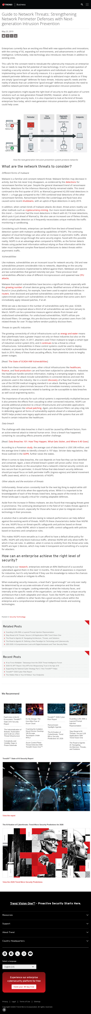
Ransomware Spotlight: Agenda (54, 726)
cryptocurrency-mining (36, 210)
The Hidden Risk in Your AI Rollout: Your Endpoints (24, 675)
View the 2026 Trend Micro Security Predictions (22, 881)
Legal (14, 1001)
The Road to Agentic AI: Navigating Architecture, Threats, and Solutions (31, 638)
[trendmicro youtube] (30, 953)
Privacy (5, 1001)
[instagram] (24, 953)
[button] (19, 966)
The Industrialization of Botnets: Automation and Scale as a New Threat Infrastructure (12, 733)
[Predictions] (46, 852)
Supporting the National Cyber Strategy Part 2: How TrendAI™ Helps (30, 669)
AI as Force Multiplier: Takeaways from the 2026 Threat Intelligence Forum (33, 663)
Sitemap (37, 1001)
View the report (9, 815)
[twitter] (11, 36)
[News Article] (3, 36)
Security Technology (17, 617)
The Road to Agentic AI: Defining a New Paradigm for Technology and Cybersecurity (36, 641)
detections (71, 182)
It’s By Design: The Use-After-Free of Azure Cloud (33, 721)
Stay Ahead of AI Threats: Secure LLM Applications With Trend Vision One (32, 635)
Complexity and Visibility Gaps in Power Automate (10, 743)
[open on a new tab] (17, 953)
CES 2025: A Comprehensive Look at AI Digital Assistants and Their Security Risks (35, 644)
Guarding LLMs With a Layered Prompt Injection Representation (29, 632)
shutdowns (28, 201)
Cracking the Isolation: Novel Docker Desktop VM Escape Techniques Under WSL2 (34, 733)
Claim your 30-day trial (23, 986)
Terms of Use (25, 1001)
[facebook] (7, 36)
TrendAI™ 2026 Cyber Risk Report (19, 672)
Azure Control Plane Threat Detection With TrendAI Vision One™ (34, 745)
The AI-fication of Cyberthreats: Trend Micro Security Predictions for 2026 (55, 735)
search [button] (82, 4)
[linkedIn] (15, 36)
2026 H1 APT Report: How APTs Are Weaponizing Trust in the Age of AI (31, 666)
